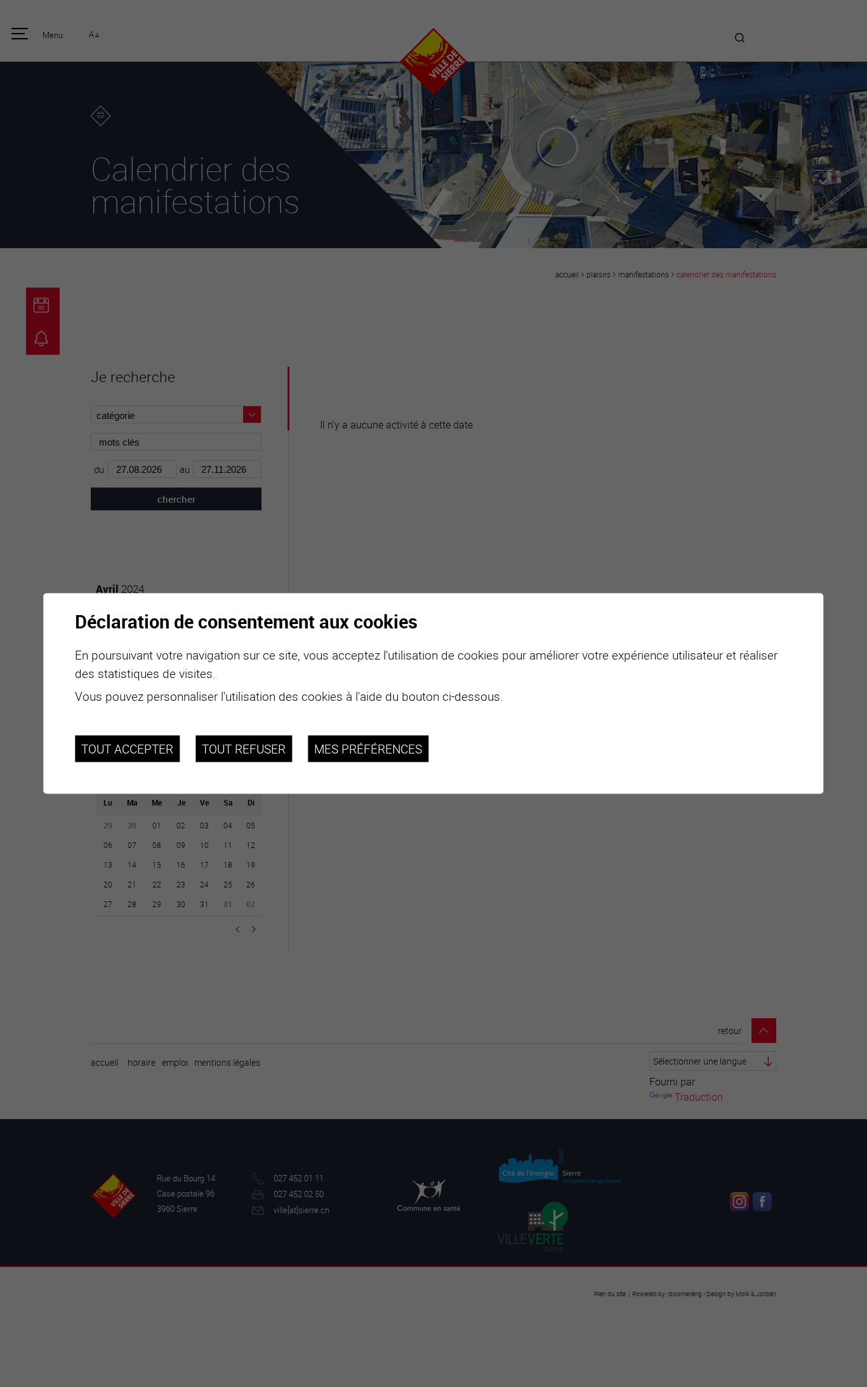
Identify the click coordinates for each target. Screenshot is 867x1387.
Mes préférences (368, 748)
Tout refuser (244, 748)
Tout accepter (127, 748)
